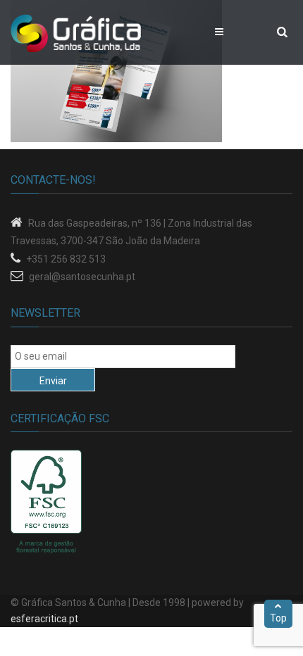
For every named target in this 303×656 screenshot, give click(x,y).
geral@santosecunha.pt (82, 276)
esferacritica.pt (44, 618)
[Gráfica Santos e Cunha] (76, 32)
